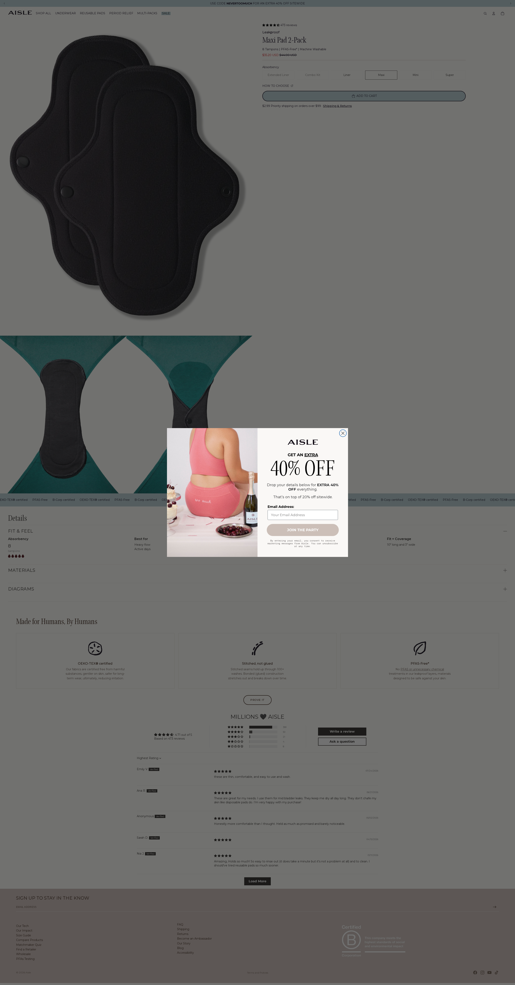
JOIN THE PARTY (302, 530)
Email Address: (281, 507)
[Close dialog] (342, 433)
